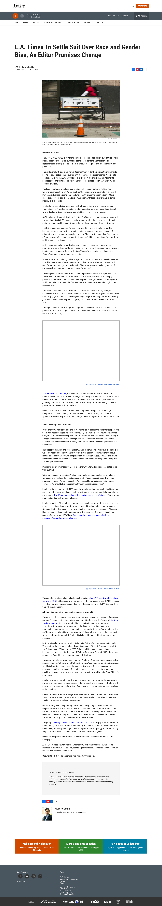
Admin (62, 883)
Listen (15, 23)
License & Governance (67, 887)
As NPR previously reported (54, 393)
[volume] (22, 16)
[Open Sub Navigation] (20, 23)
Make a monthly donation (37, 843)
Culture (36, 23)
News (25, 23)
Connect (87, 23)
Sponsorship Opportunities (69, 879)
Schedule (100, 23)
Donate (143, 6)
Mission (62, 876)
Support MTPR (72, 23)
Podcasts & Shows (52, 23)
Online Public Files (66, 892)
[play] (15, 16)
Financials (63, 889)
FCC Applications (66, 890)
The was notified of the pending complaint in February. (80, 495)
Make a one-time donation (81, 843)
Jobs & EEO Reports (67, 894)
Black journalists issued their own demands (73, 722)
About (62, 872)
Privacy (62, 881)
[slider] (25, 16)
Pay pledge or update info (125, 843)
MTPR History (64, 878)
